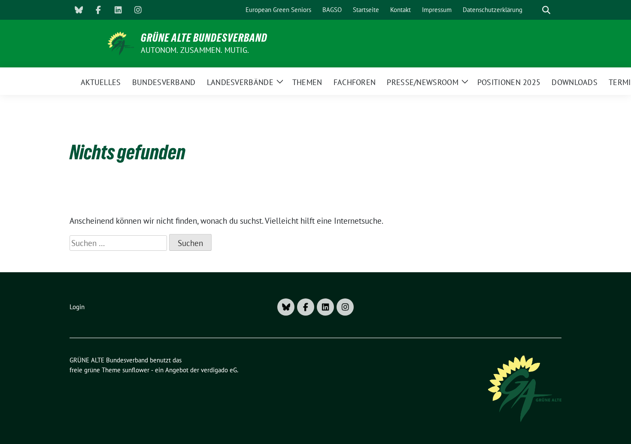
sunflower (135, 370)
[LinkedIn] (118, 9)
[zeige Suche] (546, 10)
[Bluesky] (78, 9)
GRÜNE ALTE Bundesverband (204, 37)
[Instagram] (137, 9)
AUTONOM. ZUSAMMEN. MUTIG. (195, 50)
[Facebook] (98, 9)
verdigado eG (219, 370)
